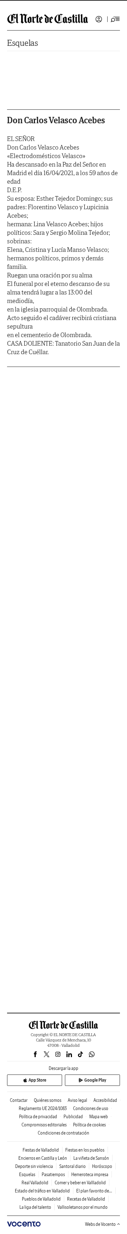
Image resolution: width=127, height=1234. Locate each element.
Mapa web (98, 1116)
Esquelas (22, 42)
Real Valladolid (35, 1182)
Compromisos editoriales (44, 1124)
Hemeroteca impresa (89, 1174)
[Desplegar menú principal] (115, 19)
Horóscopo (102, 1166)
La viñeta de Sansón (91, 1158)
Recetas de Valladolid (86, 1199)
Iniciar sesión (99, 19)
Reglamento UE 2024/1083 (43, 1108)
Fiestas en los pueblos (84, 1150)
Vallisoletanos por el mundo (83, 1207)
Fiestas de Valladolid (41, 1150)
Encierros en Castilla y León (42, 1158)
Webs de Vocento (100, 1224)
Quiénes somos (47, 1100)
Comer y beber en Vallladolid (80, 1182)
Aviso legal (77, 1100)
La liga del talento (35, 1207)
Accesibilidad (105, 1100)
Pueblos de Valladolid (41, 1199)
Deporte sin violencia (34, 1166)
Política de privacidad (38, 1116)
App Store (37, 1080)
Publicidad (73, 1116)
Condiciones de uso (90, 1108)
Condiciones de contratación (63, 1133)
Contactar (19, 1100)
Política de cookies (89, 1124)
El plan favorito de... (94, 1191)
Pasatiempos (53, 1174)
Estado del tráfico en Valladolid (42, 1191)
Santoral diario (72, 1166)
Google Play (95, 1080)
